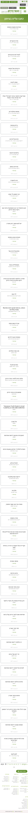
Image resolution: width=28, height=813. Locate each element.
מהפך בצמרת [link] (14, 561)
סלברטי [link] (14, 490)
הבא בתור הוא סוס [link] (14, 587)
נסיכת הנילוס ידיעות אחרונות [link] (14, 682)
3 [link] (16, 764)
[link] (26, 1)
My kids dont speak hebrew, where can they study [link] (14, 309)
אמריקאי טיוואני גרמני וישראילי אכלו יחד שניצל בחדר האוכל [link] (14, 97)
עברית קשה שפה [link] (14, 323)
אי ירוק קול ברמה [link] (14, 654)
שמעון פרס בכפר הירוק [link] (14, 392)
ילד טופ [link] (14, 294)
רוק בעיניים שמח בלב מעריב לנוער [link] (14, 601)
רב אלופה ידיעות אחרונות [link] (14, 642)
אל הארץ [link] (14, 422)
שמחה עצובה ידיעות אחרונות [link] (14, 725)
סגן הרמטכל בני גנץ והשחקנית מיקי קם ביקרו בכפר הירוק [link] (14, 209)
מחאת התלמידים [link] (14, 112)
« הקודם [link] (24, 764)
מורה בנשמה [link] (14, 518)
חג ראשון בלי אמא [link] (14, 194)
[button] (25, 11)
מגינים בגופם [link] (14, 167)
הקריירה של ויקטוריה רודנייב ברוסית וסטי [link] (14, 546)
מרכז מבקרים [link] (14, 41)
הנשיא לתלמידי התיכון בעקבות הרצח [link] (14, 449)
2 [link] (18, 764)
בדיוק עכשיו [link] (14, 125)
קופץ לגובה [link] (14, 82)
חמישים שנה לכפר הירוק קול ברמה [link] (14, 615)
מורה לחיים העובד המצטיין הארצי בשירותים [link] (14, 739)
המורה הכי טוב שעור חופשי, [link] (14, 504)
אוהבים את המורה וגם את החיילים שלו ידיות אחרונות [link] (14, 533)
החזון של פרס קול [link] (14, 251)
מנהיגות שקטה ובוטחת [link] (14, 27)
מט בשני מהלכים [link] (14, 351)
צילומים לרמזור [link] (14, 153)
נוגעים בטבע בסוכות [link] (14, 237)
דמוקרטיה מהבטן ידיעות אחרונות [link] (14, 435)
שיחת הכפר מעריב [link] (14, 696)
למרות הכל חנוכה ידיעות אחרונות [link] (14, 668)
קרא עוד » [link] (14, 31)
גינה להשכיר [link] (14, 180)
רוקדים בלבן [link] (14, 463)
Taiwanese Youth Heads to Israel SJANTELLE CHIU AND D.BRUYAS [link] (14, 407)
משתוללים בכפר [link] (14, 265)
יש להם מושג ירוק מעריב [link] (14, 223)
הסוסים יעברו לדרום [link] (14, 337)
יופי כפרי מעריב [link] (14, 628)
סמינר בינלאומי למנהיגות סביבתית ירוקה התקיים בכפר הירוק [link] (14, 279)
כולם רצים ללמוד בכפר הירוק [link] (14, 379)
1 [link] (20, 764)
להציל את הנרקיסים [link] (14, 55)
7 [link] (7, 764)
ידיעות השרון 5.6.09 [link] (14, 477)
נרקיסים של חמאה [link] (14, 68)
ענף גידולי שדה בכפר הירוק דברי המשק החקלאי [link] (14, 710)
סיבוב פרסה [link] (14, 573)
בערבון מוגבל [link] (14, 365)
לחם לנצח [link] (14, 754)
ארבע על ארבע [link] (14, 139)
